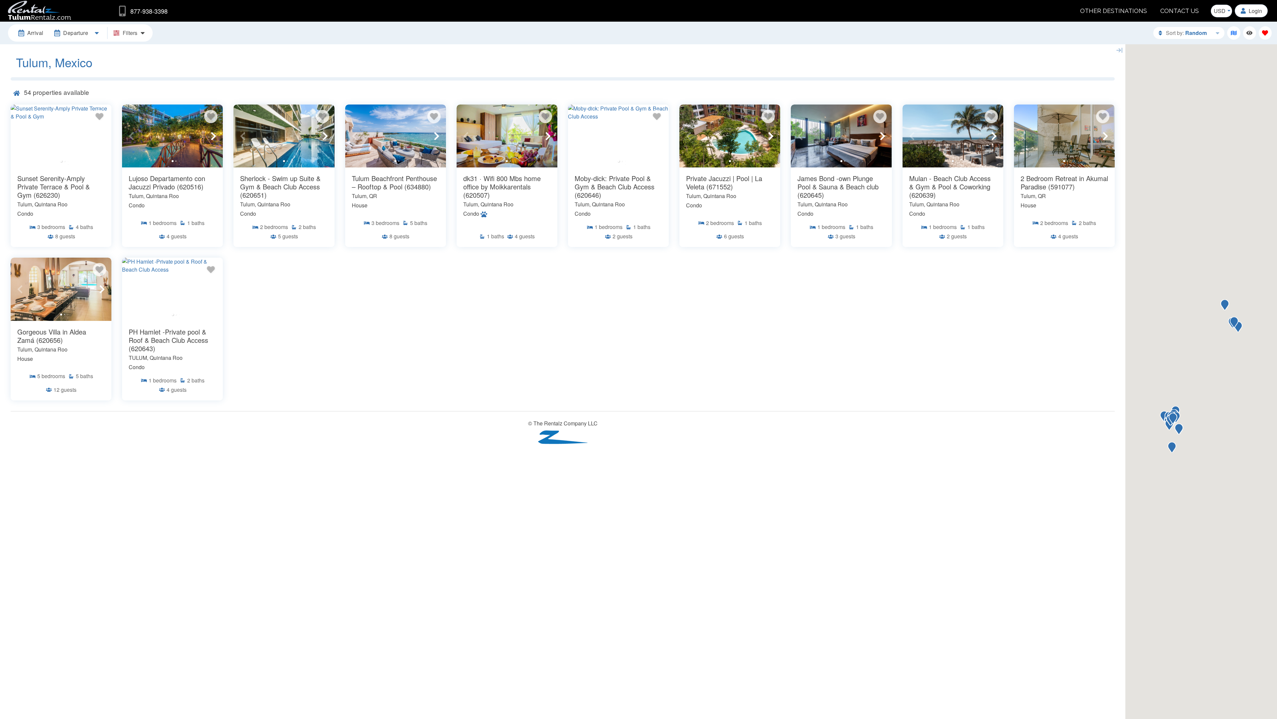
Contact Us (1179, 10)
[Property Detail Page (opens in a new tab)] (61, 136)
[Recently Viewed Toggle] (1249, 32)
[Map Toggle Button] (1233, 32)
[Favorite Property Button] (99, 116)
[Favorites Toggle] (1265, 32)
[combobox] (1221, 11)
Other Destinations (1113, 10)
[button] (20, 136)
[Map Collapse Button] (1119, 50)
